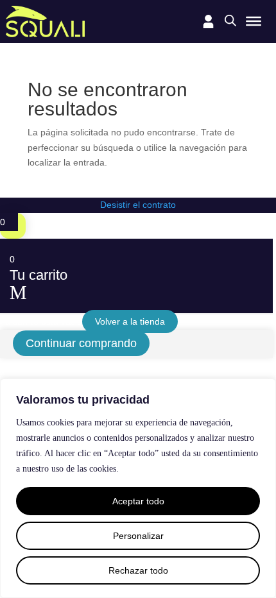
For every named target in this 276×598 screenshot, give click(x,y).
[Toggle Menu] (253, 21)
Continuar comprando (81, 343)
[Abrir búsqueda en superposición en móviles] (230, 20)
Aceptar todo (138, 501)
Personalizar (138, 536)
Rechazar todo (138, 570)
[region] (138, 488)
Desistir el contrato (138, 205)
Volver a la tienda (130, 321)
